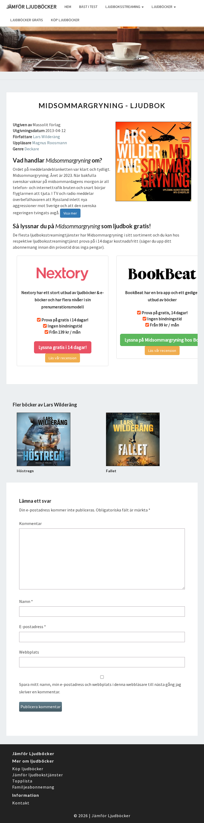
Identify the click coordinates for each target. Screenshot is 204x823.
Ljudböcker (162, 6)
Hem (68, 6)
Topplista (22, 780)
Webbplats (29, 652)
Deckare (31, 148)
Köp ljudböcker (65, 19)
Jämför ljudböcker (31, 6)
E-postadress (32, 626)
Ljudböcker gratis (26, 19)
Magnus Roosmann (49, 142)
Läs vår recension (62, 358)
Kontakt (20, 803)
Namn (26, 601)
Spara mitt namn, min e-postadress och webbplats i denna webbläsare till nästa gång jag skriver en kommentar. (100, 688)
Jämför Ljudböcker (111, 815)
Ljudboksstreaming (123, 6)
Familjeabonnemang (33, 787)
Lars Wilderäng (46, 136)
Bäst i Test (88, 6)
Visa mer (70, 213)
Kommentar (30, 523)
